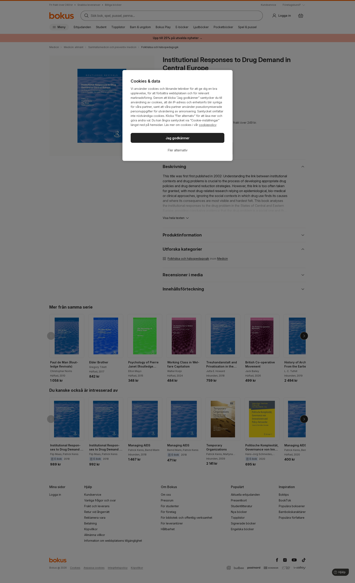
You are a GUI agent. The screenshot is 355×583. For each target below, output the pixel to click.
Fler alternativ (178, 150)
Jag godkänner (178, 138)
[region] (177, 115)
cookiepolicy (208, 125)
